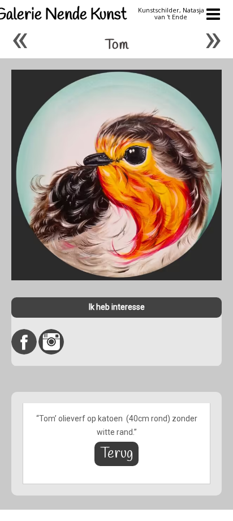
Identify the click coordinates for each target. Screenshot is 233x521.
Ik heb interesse (117, 306)
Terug (116, 454)
